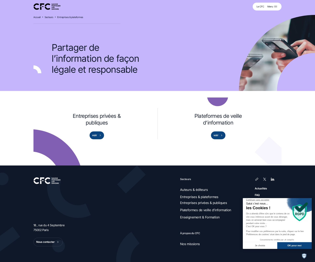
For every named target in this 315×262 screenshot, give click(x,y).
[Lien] (257, 179)
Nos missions (190, 244)
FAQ (257, 195)
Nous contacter (45, 241)
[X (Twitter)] (265, 179)
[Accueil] (47, 6)
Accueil (37, 17)
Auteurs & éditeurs (194, 190)
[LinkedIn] (272, 179)
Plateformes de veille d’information (205, 210)
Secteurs (49, 17)
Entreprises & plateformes (70, 17)
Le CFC (260, 6)
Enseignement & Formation (200, 217)
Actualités (261, 188)
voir (94, 135)
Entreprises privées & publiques (203, 203)
